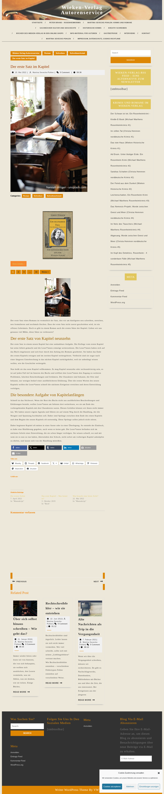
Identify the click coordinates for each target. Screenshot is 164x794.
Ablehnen (130, 786)
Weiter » (45, 272)
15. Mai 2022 (20, 72)
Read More (19, 692)
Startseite (37, 23)
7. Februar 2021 (89, 640)
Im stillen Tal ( (117, 131)
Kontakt (146, 33)
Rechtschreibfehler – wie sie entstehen (57, 608)
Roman (47, 53)
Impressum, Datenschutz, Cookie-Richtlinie (99, 39)
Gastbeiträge (110, 33)
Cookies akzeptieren (112, 786)
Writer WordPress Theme (71, 789)
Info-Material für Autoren (83, 33)
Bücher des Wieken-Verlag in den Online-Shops (39, 33)
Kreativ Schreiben (117, 28)
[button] (158, 773)
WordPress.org (118, 302)
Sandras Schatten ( (120, 172)
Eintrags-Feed (117, 291)
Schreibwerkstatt (77, 53)
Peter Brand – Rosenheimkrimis (65, 23)
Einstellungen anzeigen (149, 786)
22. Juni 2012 (56, 619)
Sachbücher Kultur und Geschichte (58, 28)
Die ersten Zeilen (18, 496)
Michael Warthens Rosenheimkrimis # (130, 201)
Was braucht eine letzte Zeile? (85, 496)
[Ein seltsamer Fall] (58, 235)
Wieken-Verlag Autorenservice (82, 9)
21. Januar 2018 (25, 639)
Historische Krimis (92, 28)
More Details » (18, 264)
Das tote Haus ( (118, 143)
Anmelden (115, 285)
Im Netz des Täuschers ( (122, 224)
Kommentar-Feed (119, 296)
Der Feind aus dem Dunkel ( (124, 183)
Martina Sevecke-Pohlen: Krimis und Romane (110, 23)
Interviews (129, 33)
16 (36, 272)
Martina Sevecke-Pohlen (58, 39)
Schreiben (60, 53)
